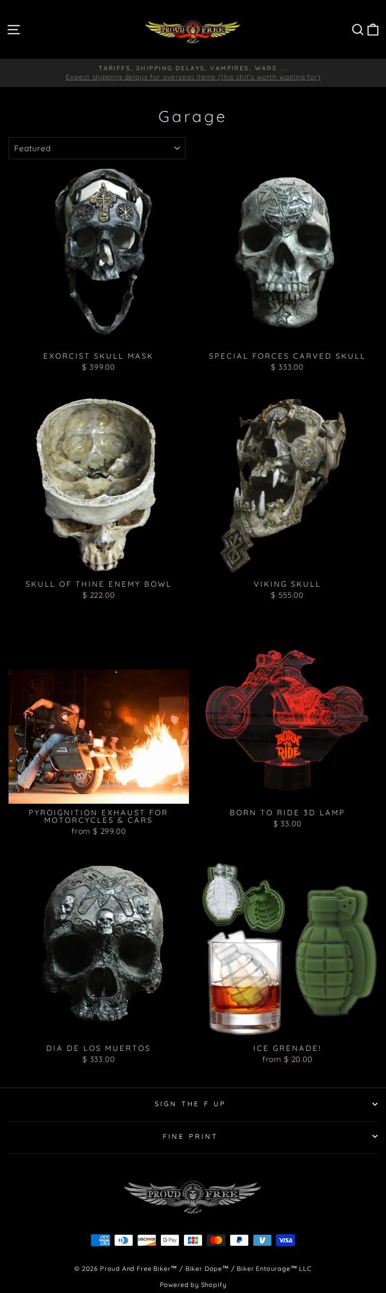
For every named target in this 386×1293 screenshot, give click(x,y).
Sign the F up (191, 1104)
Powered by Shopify (193, 1284)
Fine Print (190, 1136)
